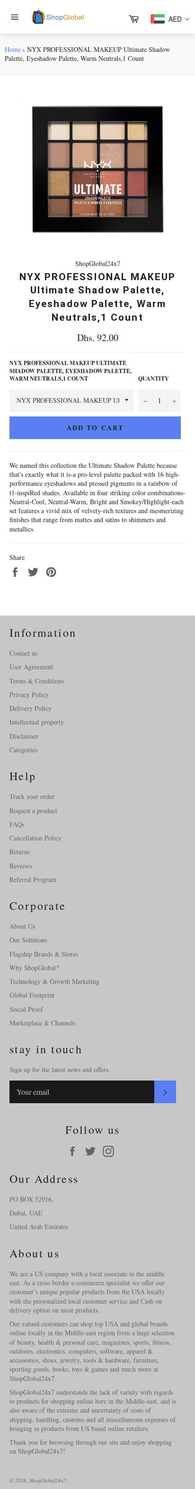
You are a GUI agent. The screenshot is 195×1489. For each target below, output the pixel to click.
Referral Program (32, 879)
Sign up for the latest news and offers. (59, 1069)
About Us (22, 926)
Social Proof (26, 1009)
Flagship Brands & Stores (43, 953)
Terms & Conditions (36, 680)
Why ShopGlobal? (34, 967)
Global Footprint (31, 994)
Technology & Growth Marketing (54, 981)
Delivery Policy (30, 708)
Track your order (31, 796)
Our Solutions (28, 939)
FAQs (16, 824)
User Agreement (31, 666)
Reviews (20, 865)
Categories (23, 749)
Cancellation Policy (35, 837)
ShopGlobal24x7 (48, 1480)
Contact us (23, 653)
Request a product (33, 810)
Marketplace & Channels (42, 1022)
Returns (19, 851)
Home (13, 49)
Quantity (153, 379)
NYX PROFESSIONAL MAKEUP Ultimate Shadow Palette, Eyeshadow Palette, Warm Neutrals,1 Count (70, 371)
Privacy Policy (29, 694)
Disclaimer (23, 736)
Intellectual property (36, 721)
